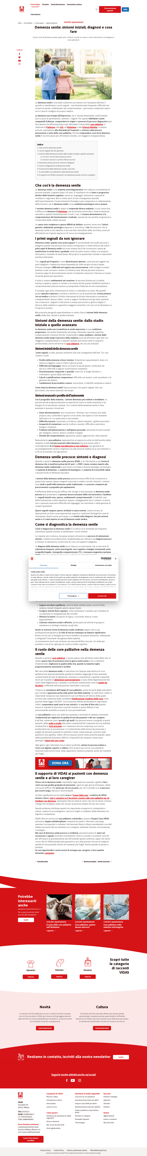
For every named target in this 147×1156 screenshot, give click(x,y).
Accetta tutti (102, 596)
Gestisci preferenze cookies (77, 1150)
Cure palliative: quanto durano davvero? (85, 926)
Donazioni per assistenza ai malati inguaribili (58, 1117)
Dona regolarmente (53, 1128)
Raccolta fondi (109, 1123)
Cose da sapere (39, 23)
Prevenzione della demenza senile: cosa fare (57, 169)
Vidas (19, 23)
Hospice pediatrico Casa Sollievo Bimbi (87, 1111)
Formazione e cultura (74, 4)
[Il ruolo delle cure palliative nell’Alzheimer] (59, 907)
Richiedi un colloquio (82, 1116)
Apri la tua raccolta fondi (55, 1125)
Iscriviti (26, 920)
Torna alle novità (42, 861)
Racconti (107, 1094)
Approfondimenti (51, 23)
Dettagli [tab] (73, 565)
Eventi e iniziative (110, 1119)
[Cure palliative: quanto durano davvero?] (87, 907)
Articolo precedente (90, 861)
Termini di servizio (89, 1153)
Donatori (107, 1107)
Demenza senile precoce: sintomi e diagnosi (56, 163)
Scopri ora (31, 977)
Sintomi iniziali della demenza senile (57, 157)
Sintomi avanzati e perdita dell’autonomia (59, 160)
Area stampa (50, 1103)
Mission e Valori (52, 1097)
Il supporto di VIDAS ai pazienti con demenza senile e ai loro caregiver (67, 175)
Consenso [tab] (43, 565)
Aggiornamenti (109, 1116)
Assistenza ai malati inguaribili (87, 1094)
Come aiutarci (35, 14)
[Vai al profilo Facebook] (66, 1080)
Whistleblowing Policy (98, 1150)
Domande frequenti (82, 1119)
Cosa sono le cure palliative (85, 1097)
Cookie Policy (59, 1150)
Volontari (107, 1103)
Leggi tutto (50, 931)
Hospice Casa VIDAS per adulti (86, 1103)
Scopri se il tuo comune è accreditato (30, 1139)
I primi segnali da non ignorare (51, 151)
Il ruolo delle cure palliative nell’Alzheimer (58, 926)
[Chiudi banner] (115, 558)
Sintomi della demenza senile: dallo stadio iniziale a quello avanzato (66, 154)
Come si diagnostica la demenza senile (54, 166)
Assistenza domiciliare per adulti (87, 1100)
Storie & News (35, 4)
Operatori (107, 1100)
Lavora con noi (51, 1107)
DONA (125, 9)
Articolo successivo (104, 861)
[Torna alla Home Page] (22, 9)
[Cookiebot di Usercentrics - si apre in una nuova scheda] (102, 558)
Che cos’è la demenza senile (50, 148)
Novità (106, 1113)
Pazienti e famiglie (110, 1097)
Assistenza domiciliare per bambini (87, 1107)
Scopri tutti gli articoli (45, 1028)
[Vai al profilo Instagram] (79, 1080)
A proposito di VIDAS (54, 1094)
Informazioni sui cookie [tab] (103, 565)
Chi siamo (45, 4)
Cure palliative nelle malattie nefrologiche (113, 926)
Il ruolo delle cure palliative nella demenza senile (59, 172)
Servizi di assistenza (58, 4)
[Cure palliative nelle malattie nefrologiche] (116, 907)
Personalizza (72, 596)
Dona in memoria (52, 1121)
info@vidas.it (28, 1114)
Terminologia (80, 1123)
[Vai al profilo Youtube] (72, 1080)
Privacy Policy (45, 1150)
